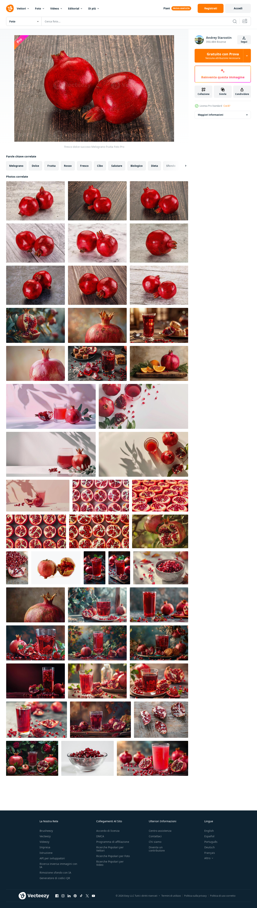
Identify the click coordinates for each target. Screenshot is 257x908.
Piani (166, 8)
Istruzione (46, 853)
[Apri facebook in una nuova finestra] (56, 895)
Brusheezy (46, 831)
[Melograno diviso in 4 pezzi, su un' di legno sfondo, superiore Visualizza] (161, 719)
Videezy (44, 842)
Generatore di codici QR (55, 878)
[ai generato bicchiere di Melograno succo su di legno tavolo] (32, 758)
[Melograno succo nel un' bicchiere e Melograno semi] (159, 325)
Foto (38, 8)
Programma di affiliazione (112, 842)
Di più (92, 8)
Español (209, 836)
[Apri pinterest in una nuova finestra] (75, 895)
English (209, 831)
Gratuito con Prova (222, 56)
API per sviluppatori (52, 858)
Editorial (73, 8)
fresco (84, 166)
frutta (51, 166)
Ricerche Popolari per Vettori (110, 848)
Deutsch (209, 847)
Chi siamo (155, 842)
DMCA (100, 836)
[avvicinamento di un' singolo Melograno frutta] (97, 325)
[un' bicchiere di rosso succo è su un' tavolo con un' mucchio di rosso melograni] (152, 758)
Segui (244, 41)
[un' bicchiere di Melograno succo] (97, 363)
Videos (54, 8)
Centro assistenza (160, 831)
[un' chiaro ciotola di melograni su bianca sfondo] (87, 758)
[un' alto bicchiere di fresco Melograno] (159, 604)
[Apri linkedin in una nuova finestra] (69, 895)
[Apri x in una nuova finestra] (87, 895)
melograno (16, 166)
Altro (207, 858)
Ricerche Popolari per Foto (113, 856)
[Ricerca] (234, 21)
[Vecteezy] (10, 8)
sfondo (171, 166)
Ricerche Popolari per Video (110, 863)
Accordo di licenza (107, 831)
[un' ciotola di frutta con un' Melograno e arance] (159, 363)
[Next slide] (182, 165)
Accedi (238, 8)
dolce (35, 166)
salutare (116, 166)
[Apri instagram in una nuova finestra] (62, 895)
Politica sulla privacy (195, 895)
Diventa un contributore (157, 848)
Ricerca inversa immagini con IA (58, 865)
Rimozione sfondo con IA (55, 872)
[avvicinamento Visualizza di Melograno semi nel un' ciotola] (160, 567)
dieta (154, 166)
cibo (100, 166)
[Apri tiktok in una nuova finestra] (81, 895)
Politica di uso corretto (223, 895)
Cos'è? (227, 105)
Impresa (45, 847)
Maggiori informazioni (210, 114)
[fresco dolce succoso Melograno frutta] (35, 200)
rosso (68, 166)
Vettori (21, 8)
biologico (136, 166)
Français (209, 853)
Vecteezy (45, 836)
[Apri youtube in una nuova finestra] (93, 895)
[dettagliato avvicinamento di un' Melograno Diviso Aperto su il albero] (35, 325)
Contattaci (155, 836)
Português (210, 842)
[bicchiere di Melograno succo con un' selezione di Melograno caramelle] (159, 642)
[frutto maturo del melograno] (56, 567)
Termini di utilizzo (171, 895)
